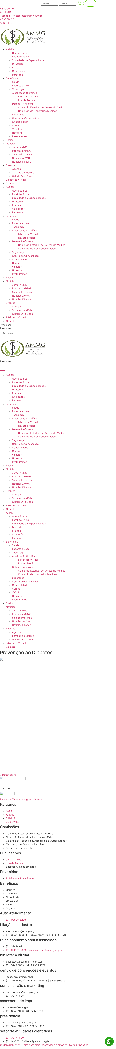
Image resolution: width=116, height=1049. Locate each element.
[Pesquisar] (2, 371)
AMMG (10, 49)
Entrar (90, 3)
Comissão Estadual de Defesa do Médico (41, 107)
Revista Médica (26, 100)
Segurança (18, 114)
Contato (10, 183)
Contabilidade (20, 121)
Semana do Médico (23, 172)
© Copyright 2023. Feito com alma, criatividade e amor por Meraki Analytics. (44, 1044)
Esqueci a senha (80, 3)
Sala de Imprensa (22, 154)
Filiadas (16, 67)
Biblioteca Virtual (28, 96)
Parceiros (17, 74)
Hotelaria (17, 132)
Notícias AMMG (21, 158)
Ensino (10, 139)
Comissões (18, 71)
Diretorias (17, 63)
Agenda (16, 168)
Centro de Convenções (25, 118)
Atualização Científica (24, 92)
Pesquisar (5, 325)
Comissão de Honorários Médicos (37, 110)
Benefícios (12, 78)
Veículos (17, 129)
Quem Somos (19, 52)
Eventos (10, 165)
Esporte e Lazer (21, 85)
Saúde (15, 81)
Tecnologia (18, 89)
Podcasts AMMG (21, 150)
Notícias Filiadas (21, 161)
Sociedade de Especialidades (29, 60)
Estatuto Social (20, 56)
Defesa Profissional (23, 103)
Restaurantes (19, 136)
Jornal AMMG (20, 147)
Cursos (16, 125)
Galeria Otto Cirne (22, 176)
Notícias (10, 143)
